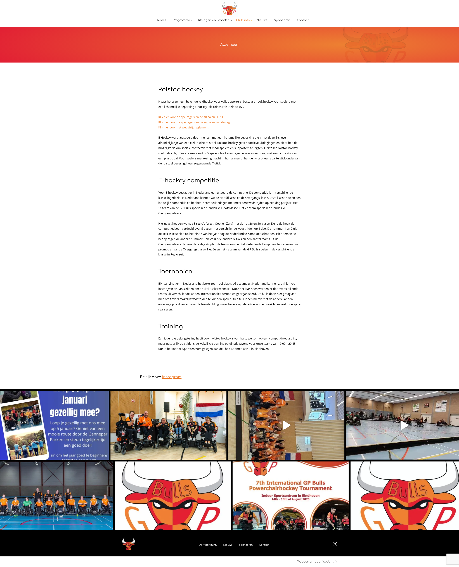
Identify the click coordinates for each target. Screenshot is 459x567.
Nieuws (262, 20)
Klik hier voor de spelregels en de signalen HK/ (189, 117)
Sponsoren (282, 20)
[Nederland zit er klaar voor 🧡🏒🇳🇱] (286, 425)
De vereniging (208, 545)
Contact (303, 20)
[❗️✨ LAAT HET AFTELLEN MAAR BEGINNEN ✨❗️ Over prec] (291, 495)
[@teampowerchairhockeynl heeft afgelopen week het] (168, 425)
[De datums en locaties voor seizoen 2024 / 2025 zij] (173, 495)
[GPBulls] (229, 8)
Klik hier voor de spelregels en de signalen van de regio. (195, 122)
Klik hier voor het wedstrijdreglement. (183, 127)
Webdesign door (317, 561)
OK (223, 117)
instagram (171, 377)
